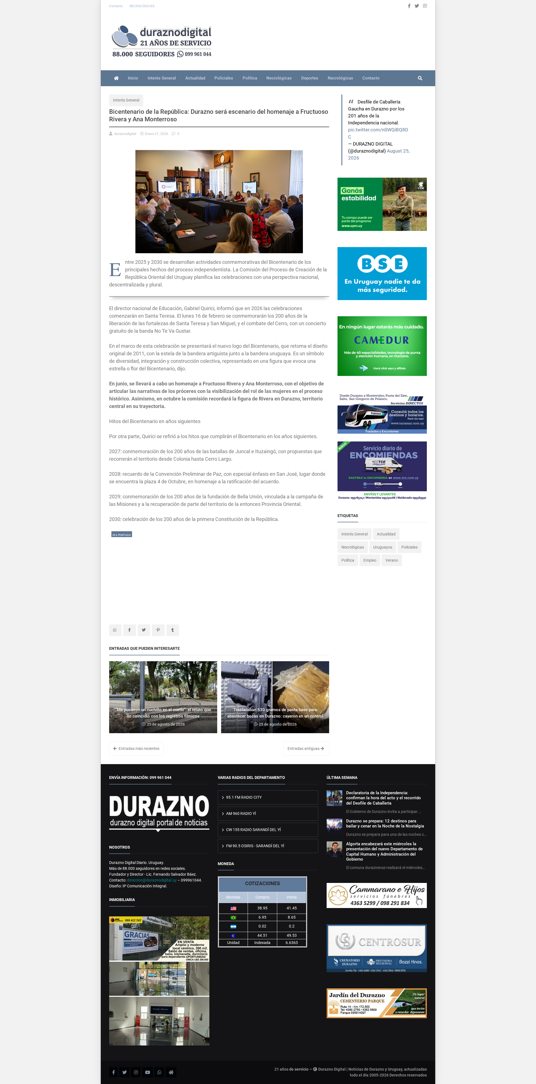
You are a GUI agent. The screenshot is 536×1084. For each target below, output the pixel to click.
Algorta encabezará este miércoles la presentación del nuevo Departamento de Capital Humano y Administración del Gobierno (384, 851)
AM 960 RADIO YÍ (240, 813)
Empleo (369, 560)
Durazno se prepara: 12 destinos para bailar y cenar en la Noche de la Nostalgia (385, 824)
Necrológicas (279, 78)
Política (250, 78)
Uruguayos (382, 547)
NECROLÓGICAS (142, 6)
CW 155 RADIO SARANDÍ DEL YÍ (253, 829)
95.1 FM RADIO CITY (243, 797)
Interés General (162, 78)
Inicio (133, 78)
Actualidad (195, 78)
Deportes (309, 78)
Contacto (116, 6)
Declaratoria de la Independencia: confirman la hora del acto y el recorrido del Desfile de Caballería (383, 798)
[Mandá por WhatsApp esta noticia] (115, 630)
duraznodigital (125, 134)
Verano (392, 560)
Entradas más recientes (138, 748)
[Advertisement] (219, 577)
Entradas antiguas (304, 748)
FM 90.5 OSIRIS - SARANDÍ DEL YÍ (254, 846)
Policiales (223, 78)
